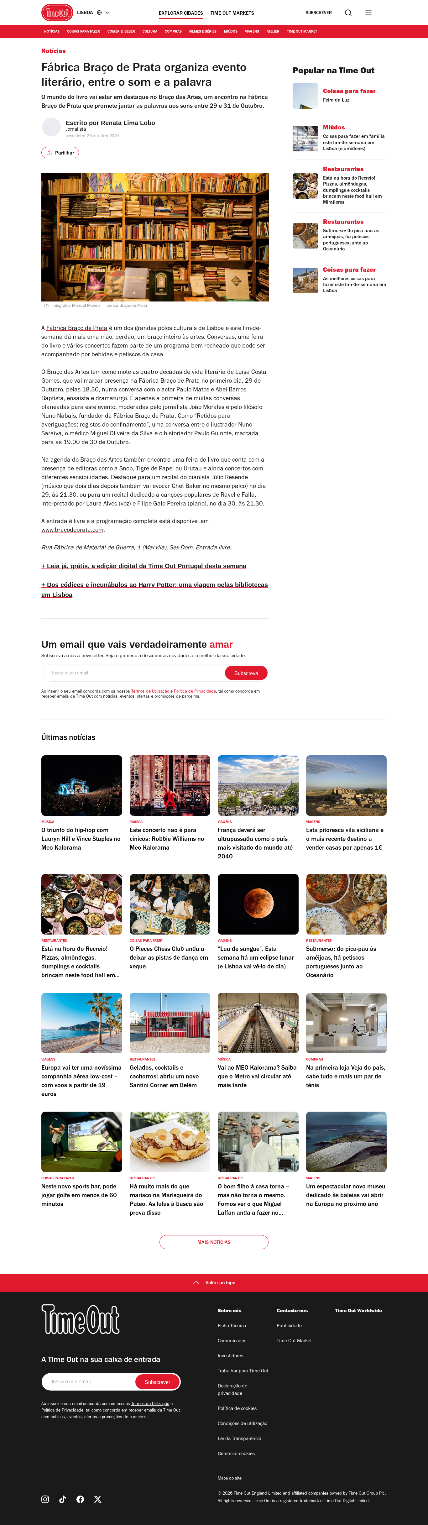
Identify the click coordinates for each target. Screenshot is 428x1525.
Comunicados (232, 1341)
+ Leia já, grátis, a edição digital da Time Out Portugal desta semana (143, 566)
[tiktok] (62, 1499)
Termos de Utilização (150, 692)
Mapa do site (230, 1479)
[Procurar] (348, 13)
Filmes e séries (203, 32)
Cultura (150, 32)
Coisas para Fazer (83, 32)
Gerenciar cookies (236, 1454)
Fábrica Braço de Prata (76, 329)
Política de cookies (237, 1409)
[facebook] (80, 1499)
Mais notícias (214, 1242)
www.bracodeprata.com (72, 531)
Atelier (273, 32)
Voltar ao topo (220, 1283)
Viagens (252, 32)
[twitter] (98, 1499)
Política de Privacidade (195, 692)
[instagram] (45, 1499)
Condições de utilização (242, 1424)
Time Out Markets (232, 13)
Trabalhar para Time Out (243, 1371)
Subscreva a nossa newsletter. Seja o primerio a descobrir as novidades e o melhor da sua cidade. (143, 656)
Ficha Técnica (232, 1326)
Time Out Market (302, 32)
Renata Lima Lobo (128, 122)
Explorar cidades (181, 13)
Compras (173, 32)
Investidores (230, 1356)
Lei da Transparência (239, 1439)
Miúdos (230, 32)
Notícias (52, 32)
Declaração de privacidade (232, 1390)
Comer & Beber (121, 32)
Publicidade (289, 1326)
